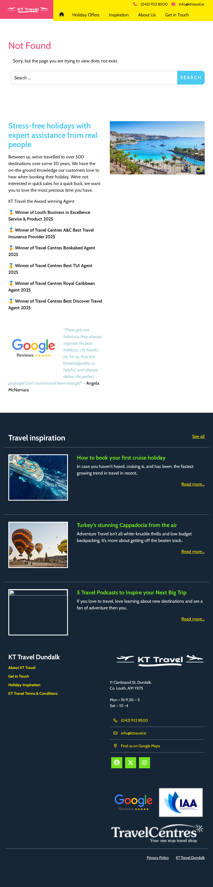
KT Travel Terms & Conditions (33, 693)
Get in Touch (177, 14)
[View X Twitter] (130, 762)
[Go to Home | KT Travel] (26, 9)
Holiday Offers (86, 14)
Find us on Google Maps (140, 745)
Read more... (193, 484)
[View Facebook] (116, 762)
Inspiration (119, 14)
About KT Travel (22, 667)
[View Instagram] (144, 762)
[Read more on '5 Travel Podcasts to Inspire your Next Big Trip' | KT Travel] (38, 612)
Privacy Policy (158, 857)
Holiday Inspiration (24, 684)
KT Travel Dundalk (62, 14)
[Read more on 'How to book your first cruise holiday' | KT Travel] (38, 477)
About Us (147, 14)
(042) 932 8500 (154, 4)
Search (191, 77)
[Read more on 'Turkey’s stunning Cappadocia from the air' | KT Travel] (38, 545)
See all (198, 436)
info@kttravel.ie (191, 4)
